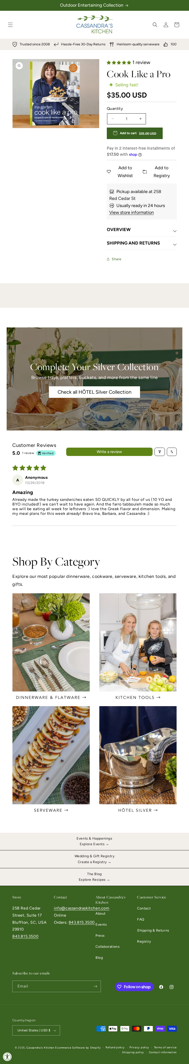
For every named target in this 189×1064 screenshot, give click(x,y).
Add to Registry (162, 171)
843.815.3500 (25, 936)
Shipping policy (133, 1052)
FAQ (140, 919)
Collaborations (107, 947)
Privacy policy (139, 1047)
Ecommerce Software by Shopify (78, 1047)
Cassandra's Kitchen (40, 1047)
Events (101, 924)
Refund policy (115, 1047)
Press (100, 936)
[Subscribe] (95, 986)
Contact (144, 908)
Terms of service (165, 1047)
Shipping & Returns (153, 930)
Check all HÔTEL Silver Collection (94, 392)
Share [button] (117, 259)
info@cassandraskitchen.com (82, 908)
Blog (99, 958)
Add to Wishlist (125, 171)
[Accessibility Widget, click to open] (7, 1057)
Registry (144, 941)
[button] (10, 24)
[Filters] (160, 452)
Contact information (163, 1052)
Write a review (109, 451)
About (100, 913)
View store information (131, 212)
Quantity (115, 108)
